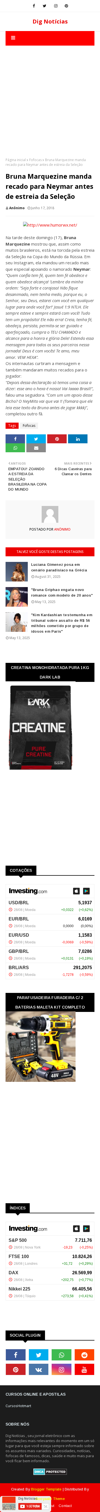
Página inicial (16, 159)
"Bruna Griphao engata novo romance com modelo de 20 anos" (62, 592)
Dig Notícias (50, 21)
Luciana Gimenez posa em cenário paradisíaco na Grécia (59, 567)
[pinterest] (66, 6)
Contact (65, 1506)
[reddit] (84, 1355)
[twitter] (44, 6)
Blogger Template (46, 1489)
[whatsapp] (61, 1355)
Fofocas (35, 159)
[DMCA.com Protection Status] (50, 1473)
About (49, 1506)
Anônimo (17, 208)
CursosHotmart (18, 1405)
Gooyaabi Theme (50, 1499)
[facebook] (34, 6)
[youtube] (84, 1369)
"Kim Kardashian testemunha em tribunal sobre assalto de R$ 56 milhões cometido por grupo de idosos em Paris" (61, 623)
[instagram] (55, 6)
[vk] (39, 1369)
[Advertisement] (50, 96)
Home (35, 1506)
